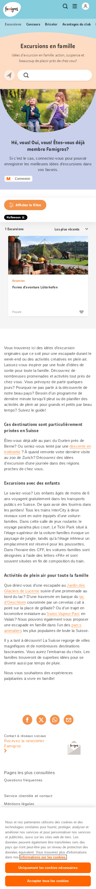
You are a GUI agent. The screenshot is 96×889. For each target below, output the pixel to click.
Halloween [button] (14, 217)
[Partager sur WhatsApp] (55, 720)
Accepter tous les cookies (48, 881)
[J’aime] (81, 311)
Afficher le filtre (28, 205)
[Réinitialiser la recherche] (84, 75)
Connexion (22, 179)
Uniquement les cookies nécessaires (47, 868)
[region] (48, 848)
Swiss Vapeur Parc (63, 613)
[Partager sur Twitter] (41, 720)
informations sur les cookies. (43, 857)
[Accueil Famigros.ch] (12, 9)
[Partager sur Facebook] (27, 720)
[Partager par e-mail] (68, 720)
